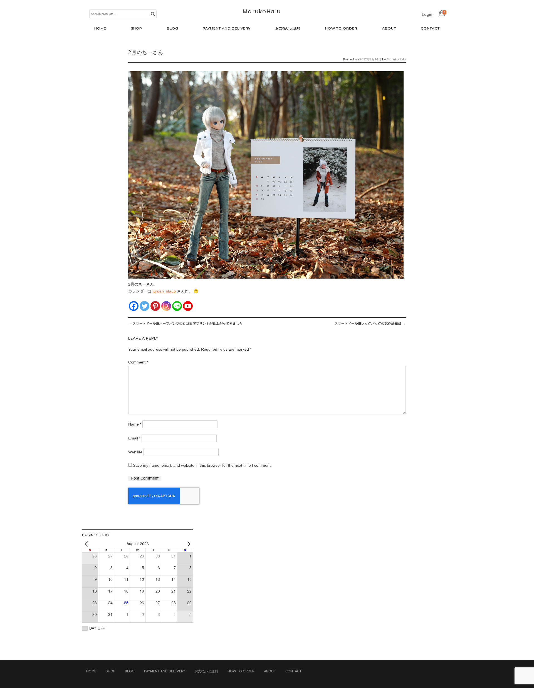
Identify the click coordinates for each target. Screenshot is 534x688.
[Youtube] (188, 306)
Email (134, 438)
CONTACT (430, 28)
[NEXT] (187, 544)
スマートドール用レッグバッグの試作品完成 (370, 323)
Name (134, 424)
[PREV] (87, 544)
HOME (100, 28)
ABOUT (389, 28)
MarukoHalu (262, 11)
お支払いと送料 (288, 28)
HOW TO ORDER (341, 28)
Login (427, 14)
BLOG (172, 28)
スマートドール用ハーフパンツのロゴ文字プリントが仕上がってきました (185, 323)
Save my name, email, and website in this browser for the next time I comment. (202, 465)
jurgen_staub (164, 291)
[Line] (177, 306)
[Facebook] (134, 306)
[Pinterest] (155, 306)
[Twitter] (144, 306)
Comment (138, 362)
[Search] (152, 13)
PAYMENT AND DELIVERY (227, 28)
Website (135, 452)
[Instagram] (166, 306)
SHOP (136, 28)
